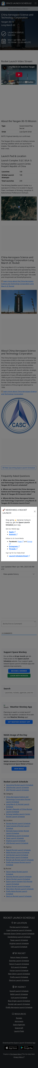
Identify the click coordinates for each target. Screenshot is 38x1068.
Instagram (13, 546)
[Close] (34, 511)
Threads (12, 549)
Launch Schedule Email (18, 556)
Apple (11, 532)
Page (20, 541)
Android (12, 534)
